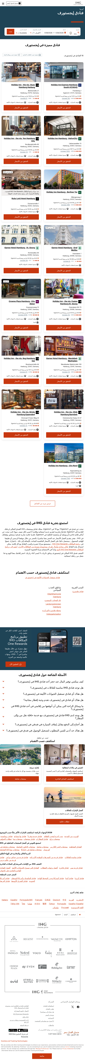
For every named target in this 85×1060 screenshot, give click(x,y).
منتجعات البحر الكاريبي (59, 847)
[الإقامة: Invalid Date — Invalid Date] (55, 33)
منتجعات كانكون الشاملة (25, 847)
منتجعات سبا (17, 839)
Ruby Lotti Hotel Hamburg (23, 198)
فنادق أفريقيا (5, 881)
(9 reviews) (66, 261)
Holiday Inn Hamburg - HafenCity (62, 138)
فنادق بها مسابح (20, 836)
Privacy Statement (68, 1048)
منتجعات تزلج (55, 839)
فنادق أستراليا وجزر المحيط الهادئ (50, 878)
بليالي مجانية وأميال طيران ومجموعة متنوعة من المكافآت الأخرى (43, 547)
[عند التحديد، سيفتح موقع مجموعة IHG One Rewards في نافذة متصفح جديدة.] (42, 992)
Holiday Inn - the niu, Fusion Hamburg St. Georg (65, 302)
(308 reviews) (65, 205)
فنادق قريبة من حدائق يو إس (17, 857)
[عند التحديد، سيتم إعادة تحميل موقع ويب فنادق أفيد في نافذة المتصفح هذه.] (14, 980)
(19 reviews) (66, 315)
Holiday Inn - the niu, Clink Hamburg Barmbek (65, 413)
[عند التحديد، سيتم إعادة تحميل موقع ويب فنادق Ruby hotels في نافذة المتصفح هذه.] (48, 952)
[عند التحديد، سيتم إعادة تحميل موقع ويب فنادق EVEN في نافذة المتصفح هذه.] (28, 966)
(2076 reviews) (22, 315)
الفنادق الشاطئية (75, 847)
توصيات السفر (49, 1015)
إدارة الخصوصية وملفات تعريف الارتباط (19, 1021)
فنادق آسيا (69, 878)
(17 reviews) (23, 425)
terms (67, 1047)
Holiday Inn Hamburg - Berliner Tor (61, 192)
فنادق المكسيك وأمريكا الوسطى (23, 878)
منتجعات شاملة (43, 847)
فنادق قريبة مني (76, 868)
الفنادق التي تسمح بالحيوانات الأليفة (25, 868)
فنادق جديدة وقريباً (35, 836)
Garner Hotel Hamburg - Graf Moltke (64, 249)
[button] (3, 3)
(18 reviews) (24, 260)
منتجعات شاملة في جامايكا (31, 850)
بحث (10, 31)
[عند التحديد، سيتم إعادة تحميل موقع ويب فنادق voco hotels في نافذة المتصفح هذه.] (36, 952)
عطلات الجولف (6, 839)
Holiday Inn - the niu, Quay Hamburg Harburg (23, 86)
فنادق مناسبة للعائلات (73, 857)
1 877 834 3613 (54, 1034)
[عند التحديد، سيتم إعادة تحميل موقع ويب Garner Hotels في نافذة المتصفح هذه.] (71, 966)
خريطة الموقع (24, 1025)
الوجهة (77, 29)
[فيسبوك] (77, 1007)
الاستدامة (51, 1018)
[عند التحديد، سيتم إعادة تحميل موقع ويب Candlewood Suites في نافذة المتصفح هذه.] (71, 980)
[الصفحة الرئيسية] (79, 914)
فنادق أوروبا (79, 878)
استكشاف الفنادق (48, 1006)
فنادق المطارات (42, 839)
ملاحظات (51, 1025)
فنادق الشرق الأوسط (19, 881)
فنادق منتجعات (29, 839)
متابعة (42, 1056)
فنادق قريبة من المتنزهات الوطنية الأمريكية (46, 857)
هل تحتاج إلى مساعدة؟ (47, 1012)
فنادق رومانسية (6, 836)
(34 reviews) (66, 98)
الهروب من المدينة (71, 836)
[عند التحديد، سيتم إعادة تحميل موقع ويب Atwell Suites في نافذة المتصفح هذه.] (28, 980)
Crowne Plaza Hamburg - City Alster (22, 302)
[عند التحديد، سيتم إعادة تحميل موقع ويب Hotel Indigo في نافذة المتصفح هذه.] (13, 952)
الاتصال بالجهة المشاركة (21, 1011)
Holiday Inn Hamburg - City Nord (62, 466)
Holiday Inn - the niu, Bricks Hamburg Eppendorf (23, 413)
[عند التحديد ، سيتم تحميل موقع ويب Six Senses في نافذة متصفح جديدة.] (14, 938)
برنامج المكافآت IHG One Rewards (66, 544)
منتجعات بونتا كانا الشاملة (9, 850)
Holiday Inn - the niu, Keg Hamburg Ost (19, 359)
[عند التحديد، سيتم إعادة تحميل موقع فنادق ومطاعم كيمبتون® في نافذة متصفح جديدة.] (71, 938)
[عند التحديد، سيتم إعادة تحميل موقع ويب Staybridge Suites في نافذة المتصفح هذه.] (42, 980)
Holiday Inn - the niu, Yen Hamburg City (19, 140)
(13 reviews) (24, 152)
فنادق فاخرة (64, 868)
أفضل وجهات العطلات (49, 868)
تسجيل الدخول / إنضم (12, 3)
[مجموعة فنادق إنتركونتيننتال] (78, 3)
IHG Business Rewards (21, 1014)
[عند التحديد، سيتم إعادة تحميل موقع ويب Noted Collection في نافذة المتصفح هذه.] (25, 952)
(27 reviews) (23, 372)
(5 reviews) (23, 98)
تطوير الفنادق (50, 1009)
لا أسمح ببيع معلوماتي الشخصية (44, 1021)
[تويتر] (73, 1007)
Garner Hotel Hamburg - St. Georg (19, 248)
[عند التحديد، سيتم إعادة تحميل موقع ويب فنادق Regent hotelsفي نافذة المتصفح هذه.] (28, 938)
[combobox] (75, 34)
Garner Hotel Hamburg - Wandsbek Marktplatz (61, 359)
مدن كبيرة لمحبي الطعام (53, 836)
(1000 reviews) (65, 151)
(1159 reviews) (65, 478)
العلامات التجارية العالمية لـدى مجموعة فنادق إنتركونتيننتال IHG (17, 1007)
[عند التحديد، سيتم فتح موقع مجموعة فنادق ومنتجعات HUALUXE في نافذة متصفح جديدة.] (60, 952)
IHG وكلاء (26, 1017)
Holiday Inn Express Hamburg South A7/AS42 (64, 86)
